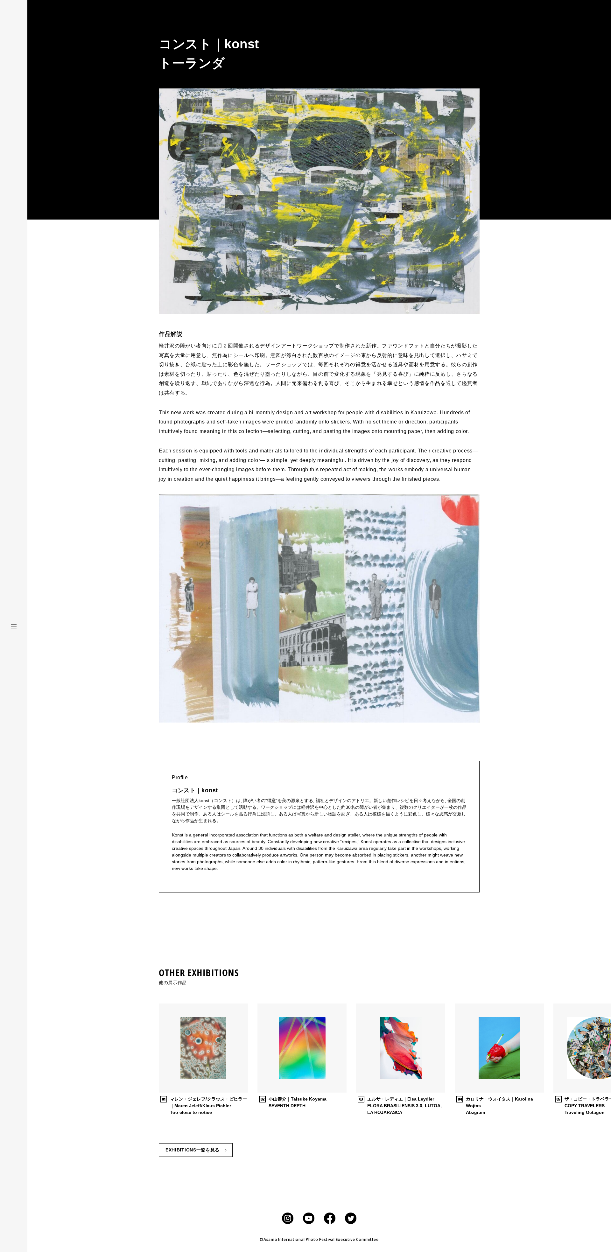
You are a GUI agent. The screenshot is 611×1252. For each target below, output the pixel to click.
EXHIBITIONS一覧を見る (192, 1149)
